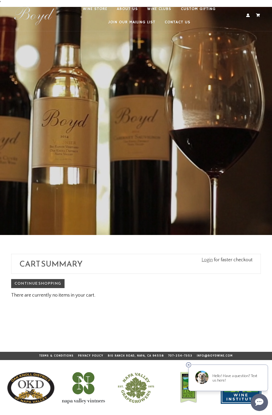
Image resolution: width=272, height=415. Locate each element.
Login (207, 260)
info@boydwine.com (215, 356)
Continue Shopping (38, 283)
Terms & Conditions (56, 356)
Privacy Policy (90, 356)
